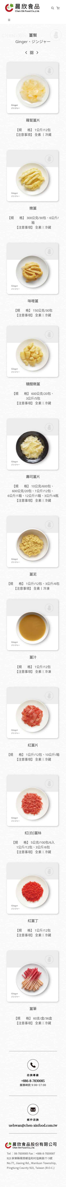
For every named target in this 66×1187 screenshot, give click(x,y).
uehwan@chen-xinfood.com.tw (33, 1125)
